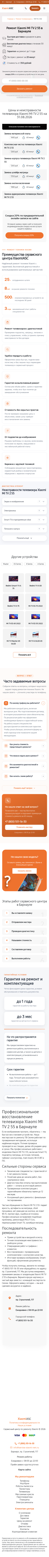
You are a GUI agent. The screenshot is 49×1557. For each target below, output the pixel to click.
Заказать (38, 137)
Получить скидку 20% (24, 235)
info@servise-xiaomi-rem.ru (26, 1447)
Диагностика (24, 1526)
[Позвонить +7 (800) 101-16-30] (25, 8)
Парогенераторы (25, 1497)
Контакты (24, 1529)
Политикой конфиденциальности (30, 96)
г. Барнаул (8, 2)
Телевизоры (24, 1491)
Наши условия (24, 1425)
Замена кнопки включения (17, 183)
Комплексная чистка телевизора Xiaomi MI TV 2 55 (23, 146)
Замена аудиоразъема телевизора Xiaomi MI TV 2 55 (23, 196)
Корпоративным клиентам (24, 1532)
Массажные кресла (24, 1494)
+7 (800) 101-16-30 (16, 821)
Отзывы (24, 1523)
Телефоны (24, 1481)
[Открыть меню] (44, 8)
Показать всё (24, 655)
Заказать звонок (24, 871)
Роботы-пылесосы (24, 1486)
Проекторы (24, 1489)
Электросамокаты (24, 1502)
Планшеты (25, 1499)
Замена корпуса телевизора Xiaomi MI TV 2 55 (24, 160)
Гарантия (24, 1518)
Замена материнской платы (17, 133)
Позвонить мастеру (24, 827)
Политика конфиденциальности (24, 1422)
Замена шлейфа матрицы (16, 172)
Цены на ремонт (24, 1521)
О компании (24, 1513)
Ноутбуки (24, 1483)
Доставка (24, 1515)
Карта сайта (24, 1469)
